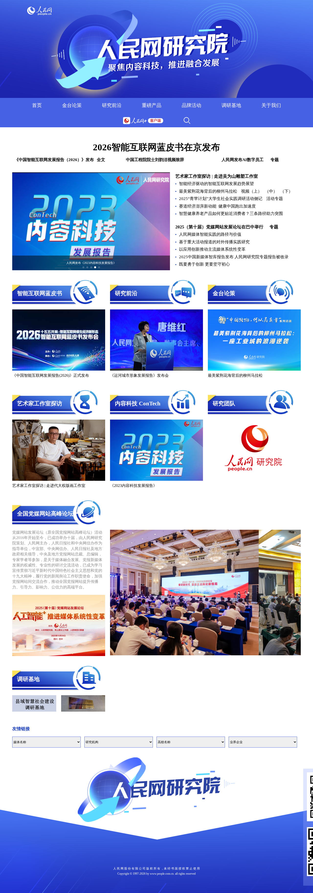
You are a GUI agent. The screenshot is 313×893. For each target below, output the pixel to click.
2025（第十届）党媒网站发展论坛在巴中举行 (219, 226)
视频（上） (251, 191)
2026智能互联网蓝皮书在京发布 (156, 147)
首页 (37, 105)
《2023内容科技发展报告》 (133, 485)
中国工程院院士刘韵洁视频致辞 (155, 159)
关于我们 (271, 105)
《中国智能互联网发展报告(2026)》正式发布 (50, 375)
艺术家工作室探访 (193, 176)
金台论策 (72, 105)
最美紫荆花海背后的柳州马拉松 (208, 191)
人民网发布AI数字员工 (243, 159)
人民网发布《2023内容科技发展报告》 (91, 263)
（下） (286, 191)
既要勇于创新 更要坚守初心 (204, 264)
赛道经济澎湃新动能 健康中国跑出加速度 (218, 206)
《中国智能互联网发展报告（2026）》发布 (54, 159)
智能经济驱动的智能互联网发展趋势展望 (216, 183)
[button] (83, 267)
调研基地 (231, 105)
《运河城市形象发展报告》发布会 (139, 375)
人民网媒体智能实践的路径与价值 (210, 234)
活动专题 (274, 198)
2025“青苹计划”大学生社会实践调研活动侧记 (220, 198)
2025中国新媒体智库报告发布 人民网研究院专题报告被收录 (234, 257)
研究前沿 (112, 105)
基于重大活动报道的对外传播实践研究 (214, 242)
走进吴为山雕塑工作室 (236, 176)
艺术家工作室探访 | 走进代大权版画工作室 (48, 485)
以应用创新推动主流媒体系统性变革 (212, 249)
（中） (271, 191)
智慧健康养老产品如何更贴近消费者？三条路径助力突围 (231, 213)
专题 (273, 226)
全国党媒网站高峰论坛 (45, 514)
